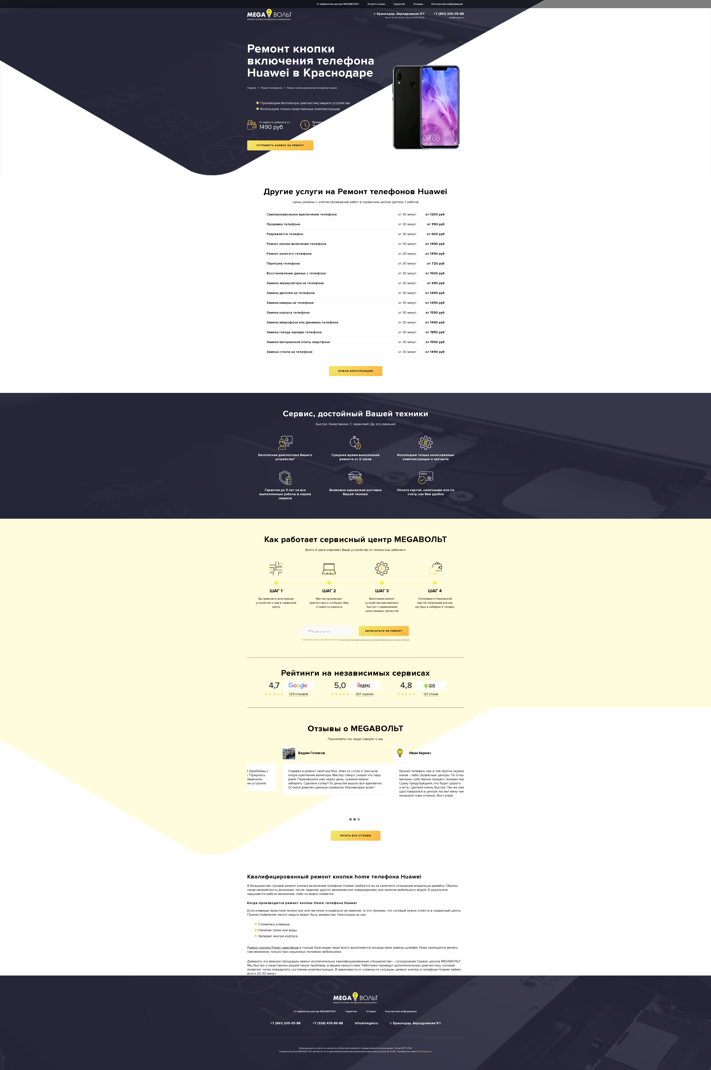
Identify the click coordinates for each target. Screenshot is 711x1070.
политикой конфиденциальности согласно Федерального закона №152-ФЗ (375, 640)
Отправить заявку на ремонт (280, 145)
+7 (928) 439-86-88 (328, 1023)
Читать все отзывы (355, 835)
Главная (251, 88)
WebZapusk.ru (424, 1051)
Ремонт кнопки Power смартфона (272, 948)
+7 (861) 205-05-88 (449, 14)
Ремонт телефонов (271, 88)
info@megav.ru (456, 17)
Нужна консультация (355, 371)
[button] (350, 819)
